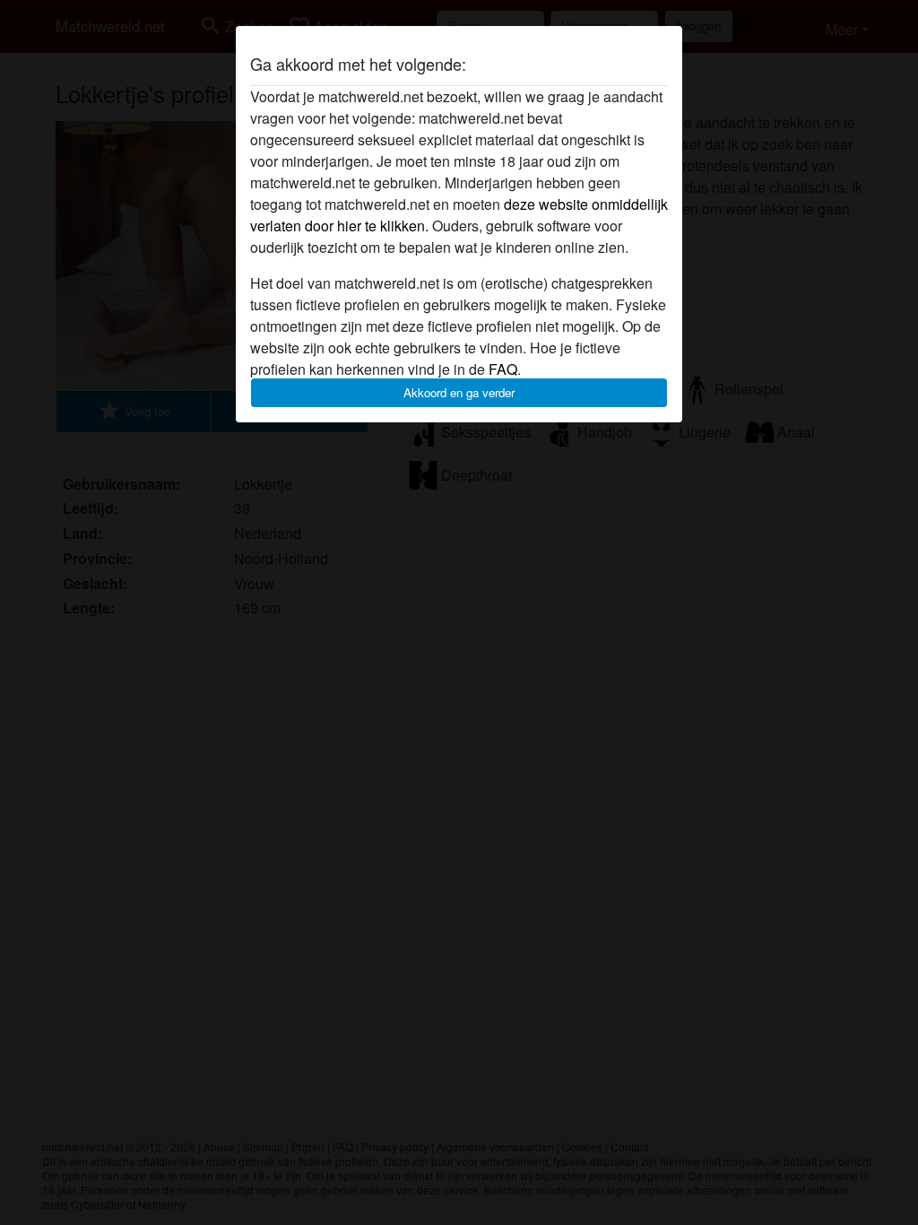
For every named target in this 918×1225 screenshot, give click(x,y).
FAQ (503, 369)
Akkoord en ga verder (459, 392)
